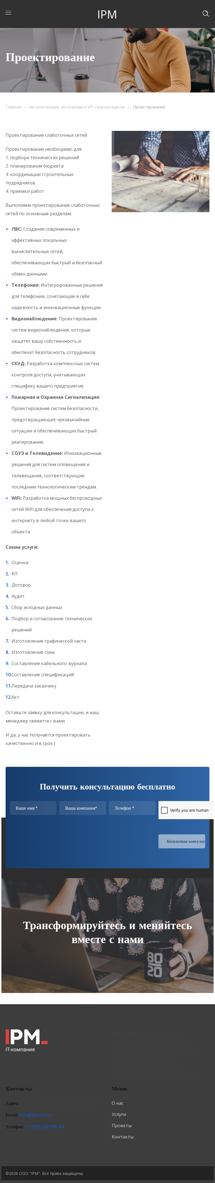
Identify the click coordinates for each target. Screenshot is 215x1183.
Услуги (119, 1114)
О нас (117, 1103)
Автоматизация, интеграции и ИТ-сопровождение (77, 107)
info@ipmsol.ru (35, 1115)
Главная (13, 107)
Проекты (122, 1125)
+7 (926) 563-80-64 (44, 1127)
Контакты (123, 1137)
